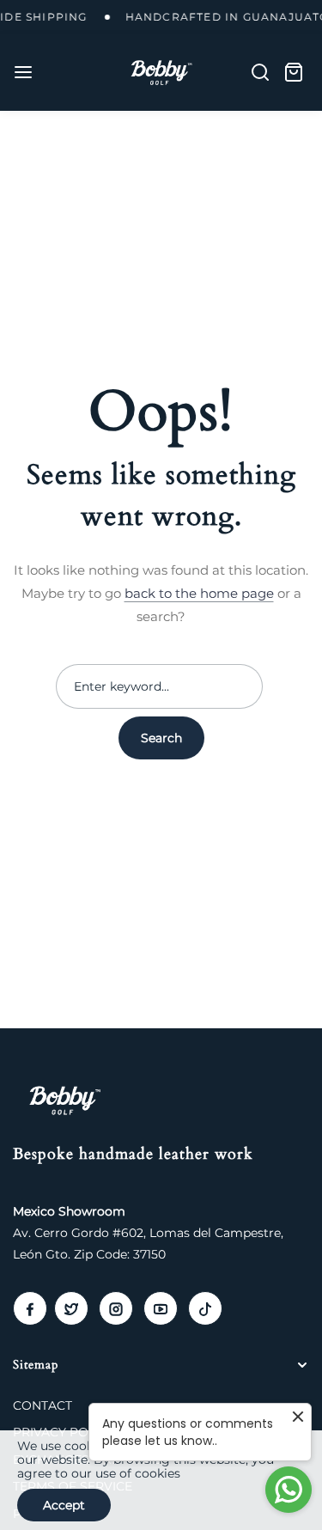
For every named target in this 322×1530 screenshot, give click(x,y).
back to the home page (199, 593)
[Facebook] (30, 1308)
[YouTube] (160, 1308)
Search (161, 738)
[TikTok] (205, 1308)
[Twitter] (71, 1308)
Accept (64, 1505)
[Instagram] (116, 1308)
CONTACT (42, 1405)
